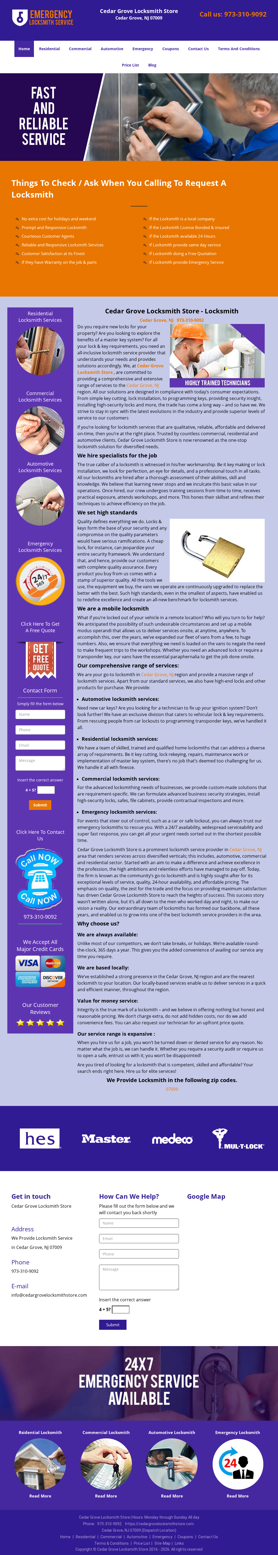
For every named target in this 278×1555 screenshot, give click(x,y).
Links (179, 1543)
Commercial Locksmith (106, 1432)
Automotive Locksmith (172, 1432)
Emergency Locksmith (237, 1432)
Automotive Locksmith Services (40, 466)
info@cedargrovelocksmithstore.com (49, 1295)
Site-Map (162, 1543)
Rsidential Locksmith (40, 1432)
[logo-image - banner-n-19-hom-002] (139, 117)
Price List (130, 65)
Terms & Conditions (111, 1543)
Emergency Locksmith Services (40, 546)
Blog (152, 65)
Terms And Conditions (239, 48)
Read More (40, 1496)
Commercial (80, 48)
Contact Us (198, 48)
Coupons (170, 48)
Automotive (112, 48)
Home (24, 48)
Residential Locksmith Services (40, 316)
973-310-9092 (245, 13)
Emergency (142, 48)
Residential (49, 48)
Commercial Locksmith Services (40, 396)
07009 (172, 1089)
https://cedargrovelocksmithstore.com (159, 1524)
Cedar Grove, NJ (156, 320)
